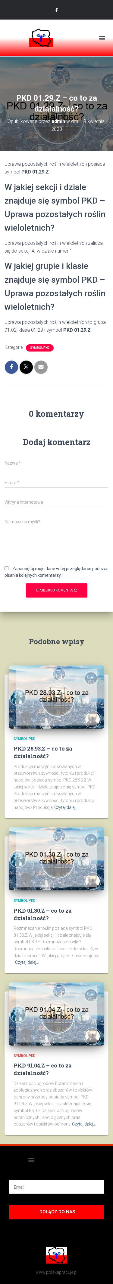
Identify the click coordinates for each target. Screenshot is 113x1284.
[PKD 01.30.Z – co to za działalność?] (56, 858)
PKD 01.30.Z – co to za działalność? (43, 914)
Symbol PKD (39, 347)
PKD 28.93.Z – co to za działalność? (43, 752)
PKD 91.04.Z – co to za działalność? (43, 1069)
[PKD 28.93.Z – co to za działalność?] (56, 696)
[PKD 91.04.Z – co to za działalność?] (56, 1013)
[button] (102, 38)
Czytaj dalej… (66, 807)
